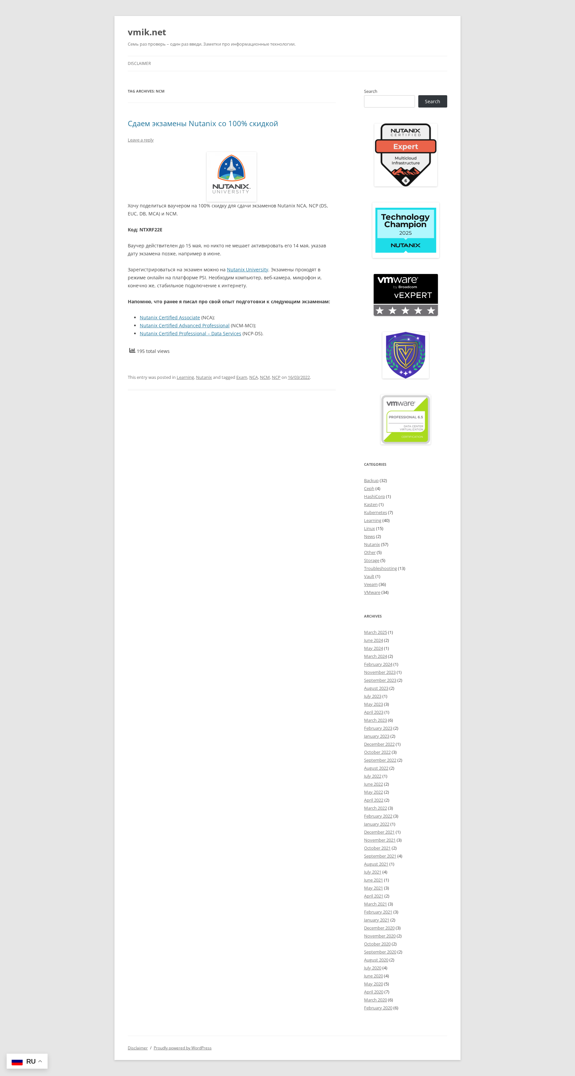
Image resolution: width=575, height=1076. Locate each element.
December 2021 (379, 832)
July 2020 (372, 968)
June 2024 (373, 640)
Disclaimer (139, 63)
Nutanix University (247, 269)
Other (370, 552)
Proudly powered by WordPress (183, 1048)
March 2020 (375, 1000)
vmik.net (147, 32)
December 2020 (379, 928)
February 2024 (378, 664)
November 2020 (380, 936)
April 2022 (373, 800)
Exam (241, 377)
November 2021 (380, 840)
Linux (369, 528)
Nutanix (204, 377)
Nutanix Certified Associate (170, 317)
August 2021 (376, 864)
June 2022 (373, 784)
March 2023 (375, 720)
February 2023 (378, 728)
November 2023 (380, 672)
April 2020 (373, 992)
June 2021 (373, 880)
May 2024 (373, 648)
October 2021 (377, 848)
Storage (371, 560)
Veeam (371, 584)
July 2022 (372, 776)
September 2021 (380, 856)
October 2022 (377, 752)
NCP (276, 377)
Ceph (369, 488)
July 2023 (372, 696)
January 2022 (376, 824)
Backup (371, 480)
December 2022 (379, 744)
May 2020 (373, 984)
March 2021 (375, 904)
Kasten (371, 504)
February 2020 (378, 1008)
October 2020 (377, 944)
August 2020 (376, 960)
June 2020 (373, 976)
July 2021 (372, 872)
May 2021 (373, 888)
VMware (372, 592)
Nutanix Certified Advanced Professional (185, 325)
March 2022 (375, 808)
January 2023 (376, 736)
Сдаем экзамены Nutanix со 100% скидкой (203, 123)
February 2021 (378, 912)
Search (370, 91)
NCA (253, 377)
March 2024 (375, 656)
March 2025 (375, 632)
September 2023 (380, 680)
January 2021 (376, 920)
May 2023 (373, 704)
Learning (185, 377)
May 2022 (373, 792)
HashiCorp (374, 496)
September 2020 (380, 952)
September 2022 (380, 760)
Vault (369, 576)
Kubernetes (375, 512)
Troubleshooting (380, 568)
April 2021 (373, 896)
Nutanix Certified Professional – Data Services (190, 333)
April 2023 (373, 712)
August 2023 (376, 688)
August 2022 (376, 768)
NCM (265, 377)
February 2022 (378, 816)
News (369, 536)
